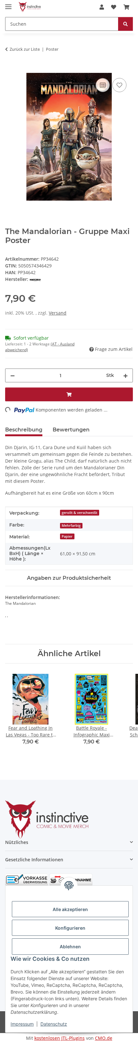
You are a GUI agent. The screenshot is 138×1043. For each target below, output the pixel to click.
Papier (67, 536)
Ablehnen (70, 946)
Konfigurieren (70, 928)
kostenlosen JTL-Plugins (59, 1038)
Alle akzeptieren (70, 909)
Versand (57, 313)
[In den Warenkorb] (10, 69)
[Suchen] (125, 24)
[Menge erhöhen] (125, 375)
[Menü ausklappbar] (8, 4)
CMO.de (103, 1038)
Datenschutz (53, 1024)
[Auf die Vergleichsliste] (103, 85)
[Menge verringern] (12, 375)
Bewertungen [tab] (71, 430)
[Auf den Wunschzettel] (119, 85)
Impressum (22, 1024)
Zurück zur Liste (25, 49)
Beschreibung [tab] (23, 430)
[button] (102, 7)
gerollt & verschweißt (79, 512)
